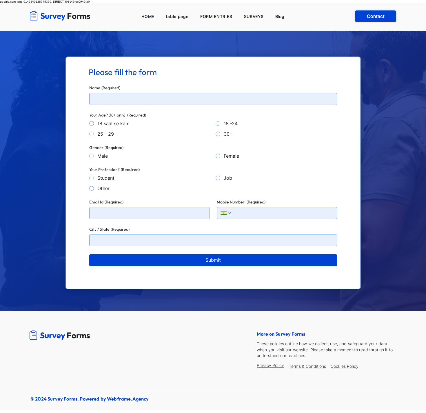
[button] (216, 16)
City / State (109, 229)
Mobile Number (241, 202)
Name (104, 87)
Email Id (106, 202)
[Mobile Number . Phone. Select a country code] (226, 213)
